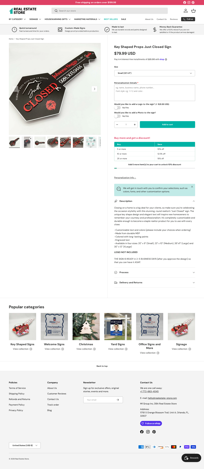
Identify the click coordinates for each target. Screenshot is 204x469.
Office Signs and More (150, 346)
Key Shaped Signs (22, 344)
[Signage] (181, 326)
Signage (181, 344)
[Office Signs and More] (149, 326)
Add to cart (167, 124)
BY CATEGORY (16, 19)
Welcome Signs (54, 344)
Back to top (102, 366)
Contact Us (162, 19)
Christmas (86, 344)
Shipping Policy (16, 393)
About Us (149, 19)
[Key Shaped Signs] (22, 326)
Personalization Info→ (125, 177)
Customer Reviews (56, 393)
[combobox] (109, 11)
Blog (49, 410)
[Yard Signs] (117, 326)
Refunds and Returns (19, 399)
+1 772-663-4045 (149, 391)
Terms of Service (17, 388)
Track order (53, 404)
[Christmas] (86, 326)
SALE (123, 19)
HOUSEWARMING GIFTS (56, 19)
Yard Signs (118, 344)
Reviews (174, 19)
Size (116, 67)
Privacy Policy (16, 410)
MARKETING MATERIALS (85, 19)
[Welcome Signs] (54, 326)
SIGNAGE (33, 19)
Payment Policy (17, 404)
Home (11, 39)
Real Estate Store (22, 459)
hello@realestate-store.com (162, 398)
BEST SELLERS (111, 19)
